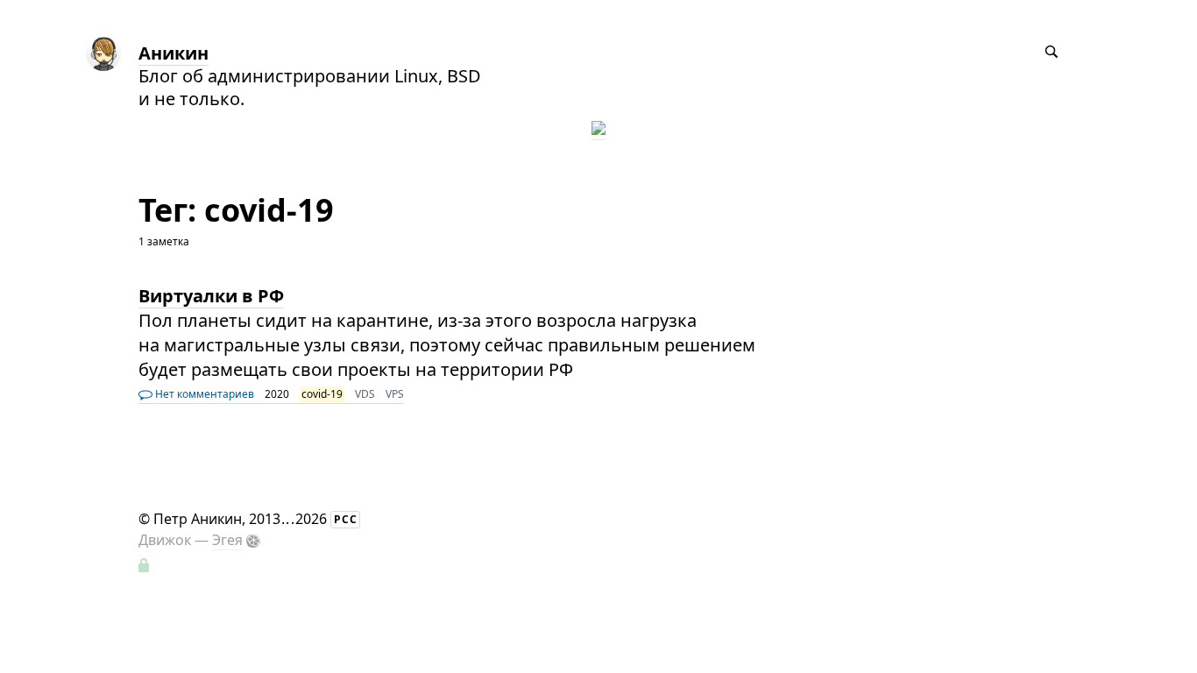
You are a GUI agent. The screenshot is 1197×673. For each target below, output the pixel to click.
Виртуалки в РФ (211, 296)
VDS (365, 393)
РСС (346, 519)
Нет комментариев (203, 393)
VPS (395, 393)
